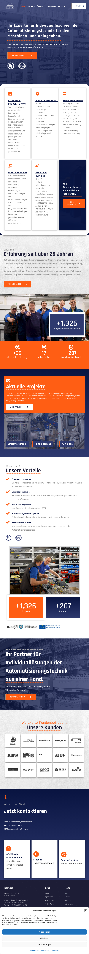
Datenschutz (45, 950)
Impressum (55, 950)
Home (23, 6)
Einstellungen (44, 944)
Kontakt (47, 893)
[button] (85, 911)
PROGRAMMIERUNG (73, 100)
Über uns (40, 6)
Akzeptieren (44, 932)
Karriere (31, 6)
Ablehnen (44, 938)
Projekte (61, 6)
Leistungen (51, 6)
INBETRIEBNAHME (17, 172)
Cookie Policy (35, 950)
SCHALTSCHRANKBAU (46, 100)
